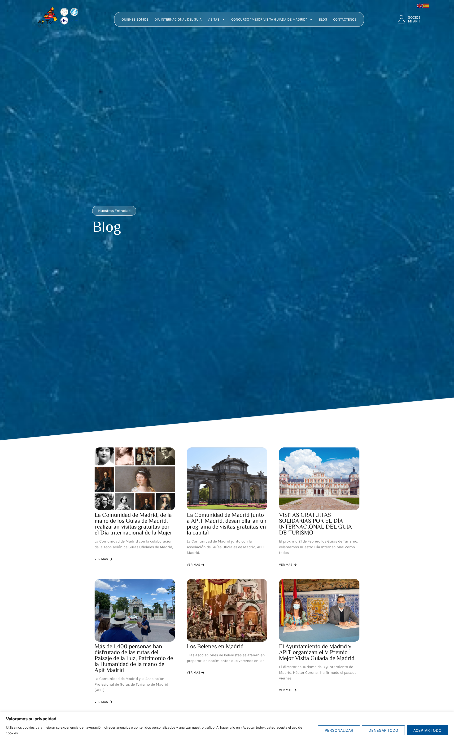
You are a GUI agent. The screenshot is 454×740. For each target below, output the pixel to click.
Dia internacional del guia (178, 19)
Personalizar (339, 730)
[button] (114, 211)
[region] (227, 726)
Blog (323, 19)
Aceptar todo (427, 730)
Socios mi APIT (414, 19)
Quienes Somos (135, 19)
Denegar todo (383, 730)
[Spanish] (426, 5)
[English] (420, 5)
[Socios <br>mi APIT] (401, 19)
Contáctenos (345, 19)
